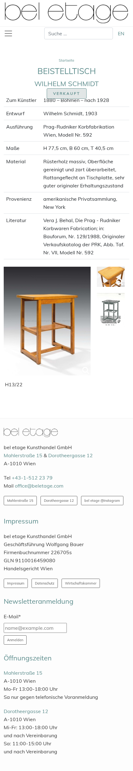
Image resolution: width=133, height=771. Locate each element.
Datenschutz (44, 583)
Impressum (15, 583)
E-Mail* (12, 616)
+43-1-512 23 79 (32, 478)
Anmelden (15, 640)
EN (121, 33)
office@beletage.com (39, 486)
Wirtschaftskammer (81, 583)
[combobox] (78, 33)
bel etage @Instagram (102, 500)
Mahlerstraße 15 (23, 455)
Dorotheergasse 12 (70, 455)
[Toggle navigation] (8, 33)
